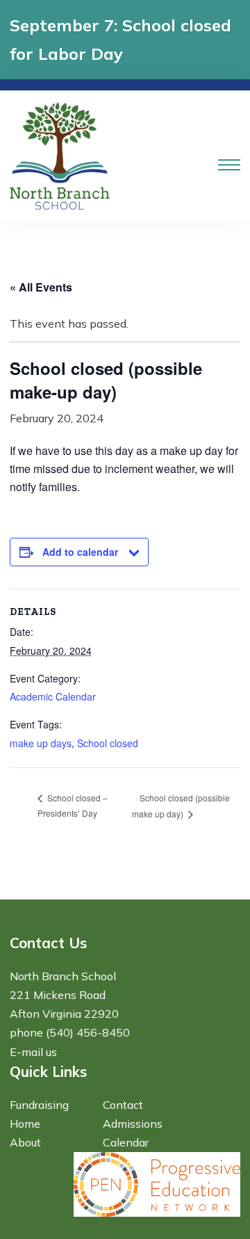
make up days (41, 743)
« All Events (41, 287)
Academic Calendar (53, 696)
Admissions (132, 1123)
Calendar (126, 1142)
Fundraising (39, 1105)
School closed (107, 743)
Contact (123, 1105)
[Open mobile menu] (229, 164)
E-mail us (33, 1052)
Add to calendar (80, 552)
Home (25, 1123)
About (25, 1142)
